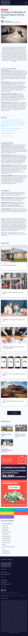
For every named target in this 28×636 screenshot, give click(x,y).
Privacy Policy (4, 580)
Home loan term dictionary (7, 133)
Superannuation (5, 550)
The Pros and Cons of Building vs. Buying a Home (13, 402)
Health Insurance (6, 542)
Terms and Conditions (6, 584)
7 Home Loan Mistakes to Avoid (9, 130)
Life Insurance (5, 527)
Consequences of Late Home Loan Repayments (13, 122)
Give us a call (4, 572)
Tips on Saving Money (7, 523)
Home (19, 513)
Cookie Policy (4, 582)
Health (6, 516)
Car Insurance (5, 534)
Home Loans (4, 9)
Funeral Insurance (6, 540)
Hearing (4, 544)
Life (6, 509)
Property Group (5, 595)
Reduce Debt (5, 529)
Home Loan (13, 595)
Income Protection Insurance (8, 546)
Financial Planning (6, 538)
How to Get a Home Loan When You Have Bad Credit (14, 374)
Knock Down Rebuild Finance (9, 265)
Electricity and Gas (6, 536)
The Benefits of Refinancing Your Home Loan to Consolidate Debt (13, 347)
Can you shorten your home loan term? (10, 120)
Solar (5, 513)
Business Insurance (6, 532)
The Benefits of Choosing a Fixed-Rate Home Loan (13, 320)
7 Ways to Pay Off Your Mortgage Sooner (11, 128)
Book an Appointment (6, 574)
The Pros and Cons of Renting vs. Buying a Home (12, 293)
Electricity (20, 509)
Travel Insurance (6, 553)
